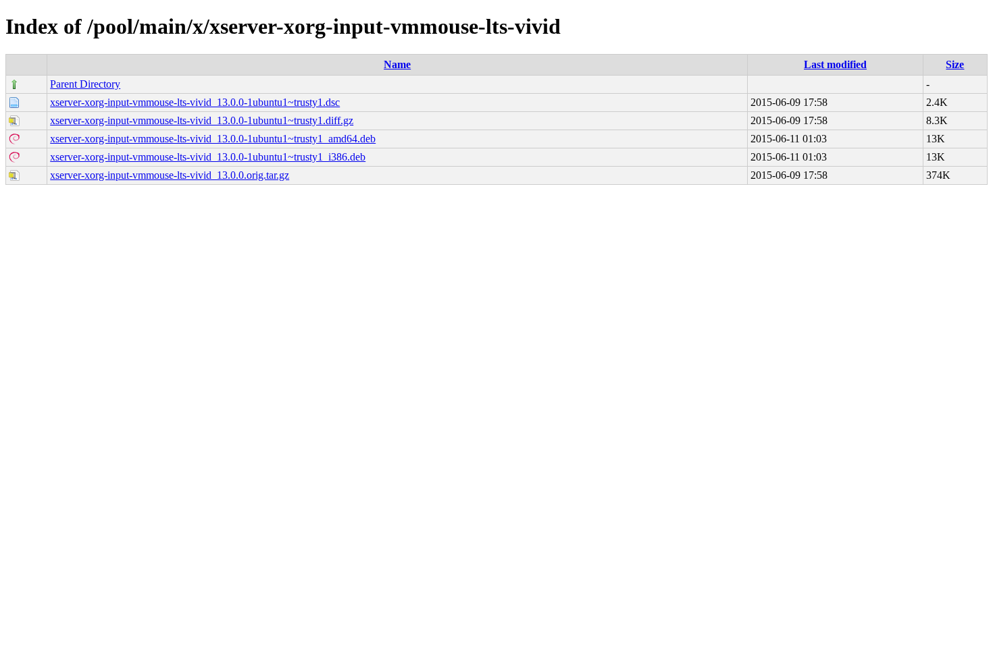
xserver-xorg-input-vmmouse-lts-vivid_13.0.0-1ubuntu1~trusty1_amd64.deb (213, 138)
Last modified (835, 64)
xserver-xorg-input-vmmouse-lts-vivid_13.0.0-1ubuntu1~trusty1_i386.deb (207, 157)
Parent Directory (85, 84)
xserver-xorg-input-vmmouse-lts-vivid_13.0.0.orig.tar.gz (169, 175)
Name (397, 64)
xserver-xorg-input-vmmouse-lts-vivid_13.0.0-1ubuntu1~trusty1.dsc (195, 102)
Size (955, 64)
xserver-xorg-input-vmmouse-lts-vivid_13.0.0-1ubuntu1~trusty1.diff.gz (201, 120)
